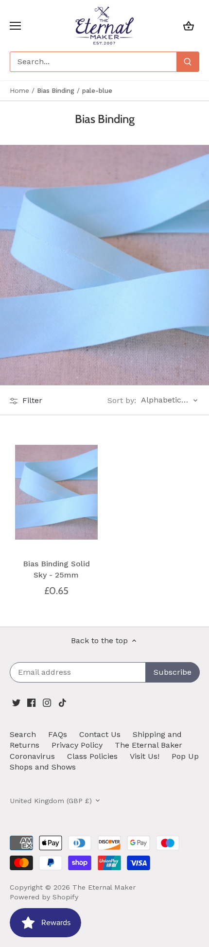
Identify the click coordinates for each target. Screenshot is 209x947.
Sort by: (121, 400)
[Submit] (187, 61)
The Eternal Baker (148, 745)
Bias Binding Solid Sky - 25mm (56, 569)
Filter (31, 400)
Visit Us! (144, 756)
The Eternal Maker (104, 887)
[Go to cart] (188, 25)
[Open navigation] (15, 26)
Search (23, 734)
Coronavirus (32, 756)
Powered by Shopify (44, 897)
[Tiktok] (62, 702)
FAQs (57, 734)
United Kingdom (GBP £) (51, 801)
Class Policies (92, 756)
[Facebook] (31, 702)
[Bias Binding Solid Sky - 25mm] (56, 492)
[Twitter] (16, 702)
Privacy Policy (77, 745)
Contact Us (100, 734)
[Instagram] (47, 702)
